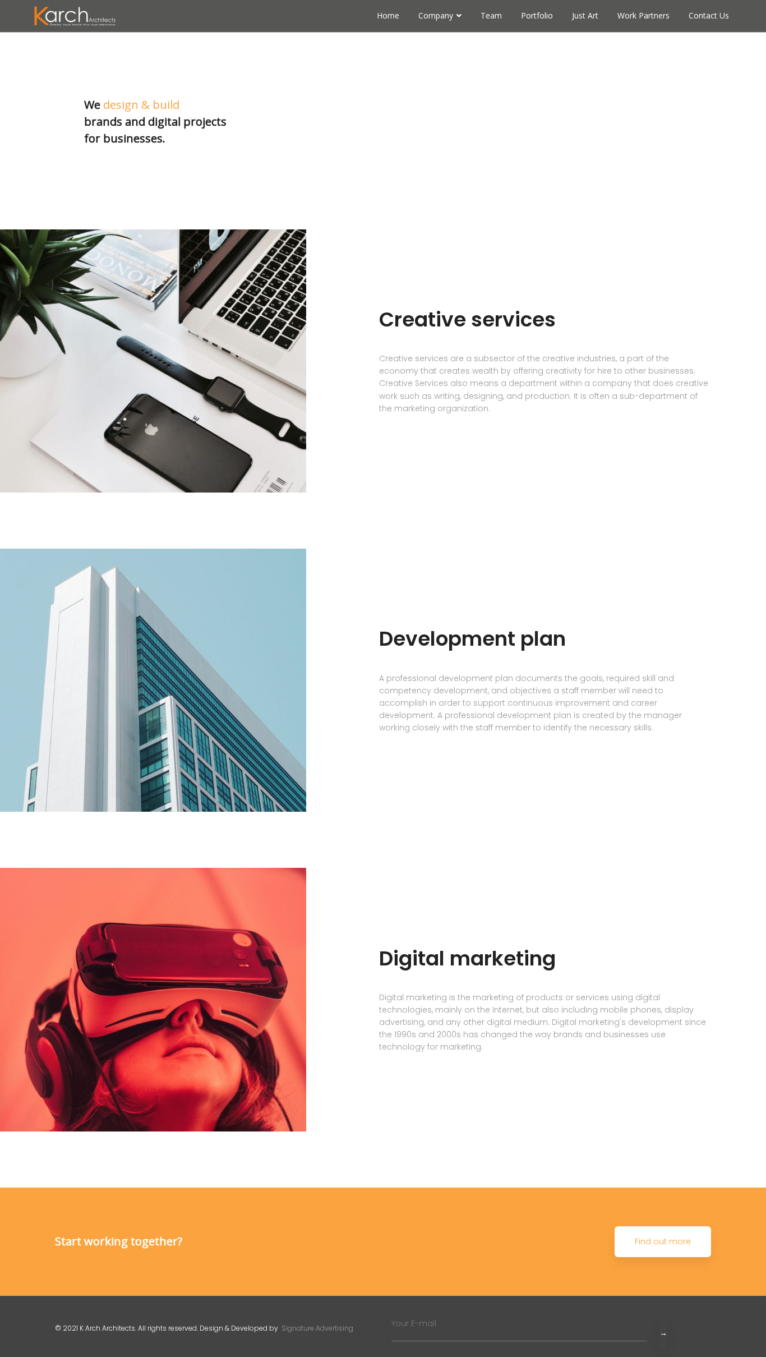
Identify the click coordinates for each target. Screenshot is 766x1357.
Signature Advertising (316, 1328)
